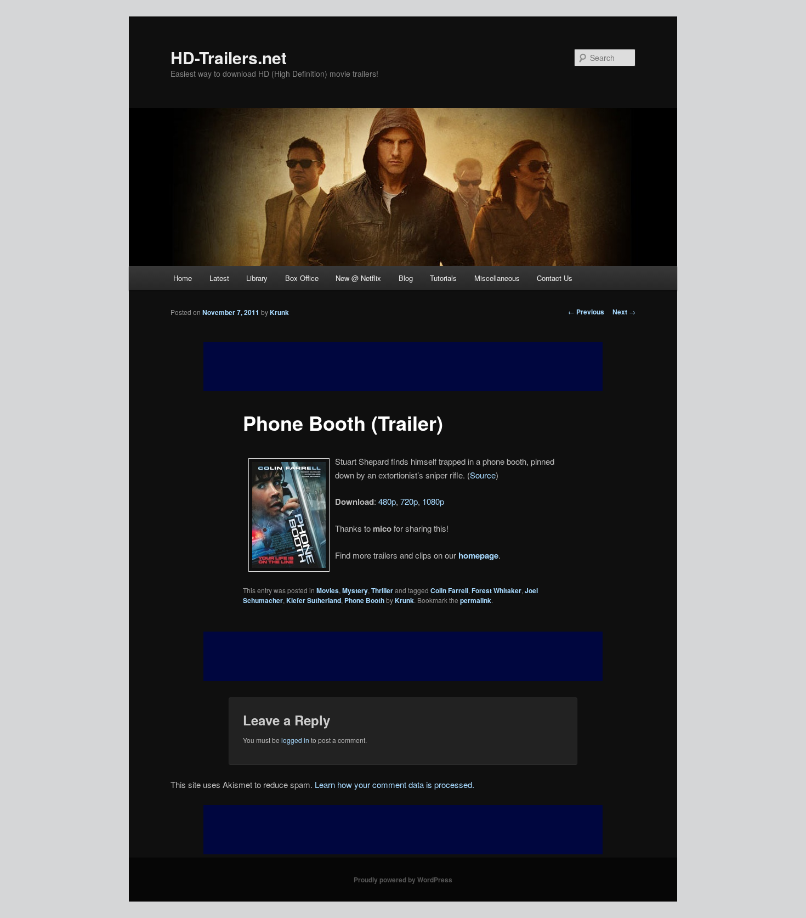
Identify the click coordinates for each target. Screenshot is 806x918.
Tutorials (443, 278)
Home (182, 278)
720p (409, 501)
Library (257, 278)
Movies (327, 590)
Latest (219, 278)
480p (387, 501)
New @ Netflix (358, 278)
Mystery (355, 590)
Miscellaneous (497, 278)
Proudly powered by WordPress (403, 880)
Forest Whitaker (496, 590)
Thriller (382, 590)
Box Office (302, 278)
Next (623, 312)
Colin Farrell (449, 590)
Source (483, 475)
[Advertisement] (403, 656)
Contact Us (554, 278)
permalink (475, 600)
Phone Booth (364, 600)
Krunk (279, 312)
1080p (433, 501)
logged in (295, 740)
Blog (406, 278)
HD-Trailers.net (229, 57)
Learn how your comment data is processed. (394, 784)
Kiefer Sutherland (313, 600)
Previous (586, 312)
